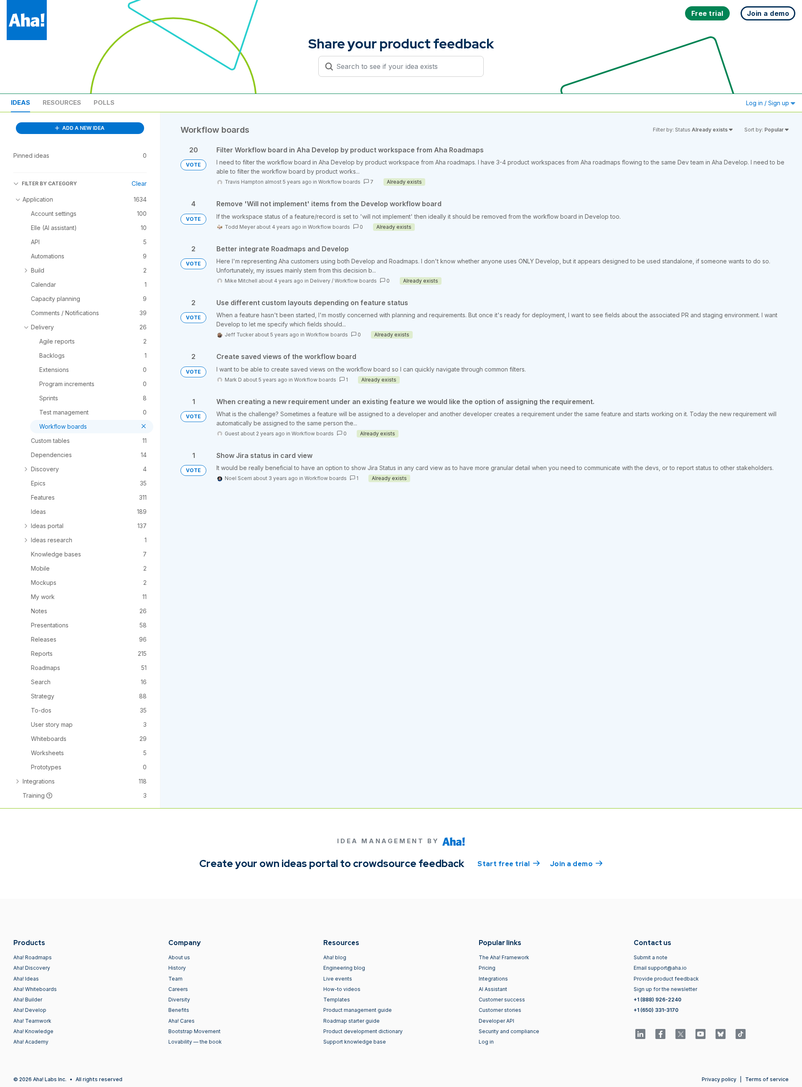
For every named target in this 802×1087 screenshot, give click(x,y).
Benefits (178, 1010)
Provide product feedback (666, 979)
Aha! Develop (29, 1010)
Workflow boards (339, 182)
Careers (178, 989)
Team (175, 979)
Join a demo (576, 863)
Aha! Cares (181, 1021)
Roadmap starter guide (351, 1021)
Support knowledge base (354, 1042)
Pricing (487, 968)
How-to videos (341, 989)
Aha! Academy (30, 1042)
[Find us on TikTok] (740, 1034)
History (177, 968)
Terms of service (767, 1079)
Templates (336, 999)
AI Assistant (493, 989)
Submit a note (650, 957)
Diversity (179, 999)
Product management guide (357, 1010)
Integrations (493, 979)
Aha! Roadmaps (32, 957)
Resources (62, 102)
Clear (139, 183)
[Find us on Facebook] (660, 1034)
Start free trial (508, 863)
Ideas (20, 102)
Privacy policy (719, 1079)
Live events (337, 979)
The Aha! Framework (504, 957)
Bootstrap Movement (194, 1031)
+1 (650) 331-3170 (656, 1010)
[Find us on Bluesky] (720, 1034)
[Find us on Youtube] (700, 1034)
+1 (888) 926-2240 (657, 999)
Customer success (502, 999)
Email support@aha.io (660, 968)
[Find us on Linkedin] (640, 1034)
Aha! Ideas (26, 979)
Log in (486, 1042)
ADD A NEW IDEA (82, 128)
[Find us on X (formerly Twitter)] (680, 1034)
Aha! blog (334, 957)
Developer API (496, 1021)
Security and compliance (509, 1031)
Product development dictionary (363, 1031)
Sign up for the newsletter (665, 989)
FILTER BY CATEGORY (49, 183)
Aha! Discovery (31, 968)
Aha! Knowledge (33, 1031)
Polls (104, 102)
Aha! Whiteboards (35, 989)
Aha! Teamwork (32, 1021)
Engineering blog (344, 968)
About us (179, 957)
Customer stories (500, 1010)
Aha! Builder (27, 999)
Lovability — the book (195, 1042)
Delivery (320, 281)
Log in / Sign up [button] (768, 102)
